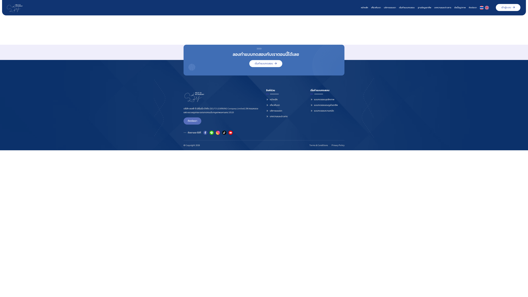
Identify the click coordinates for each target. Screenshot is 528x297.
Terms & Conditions (318, 145)
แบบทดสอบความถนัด (324, 110)
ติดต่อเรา (473, 7)
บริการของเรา (390, 7)
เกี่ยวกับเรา (376, 7)
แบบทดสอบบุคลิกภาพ (324, 99)
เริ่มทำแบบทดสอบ (407, 7)
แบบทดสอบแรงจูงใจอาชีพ (326, 105)
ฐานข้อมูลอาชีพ (424, 7)
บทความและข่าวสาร (442, 7)
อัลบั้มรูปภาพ (460, 7)
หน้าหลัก (364, 7)
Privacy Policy (338, 145)
